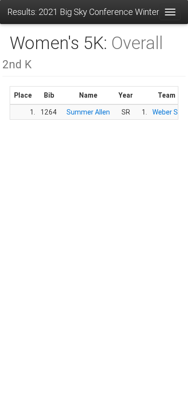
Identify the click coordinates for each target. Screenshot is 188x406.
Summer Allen (88, 112)
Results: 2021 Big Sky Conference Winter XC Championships (83, 11)
